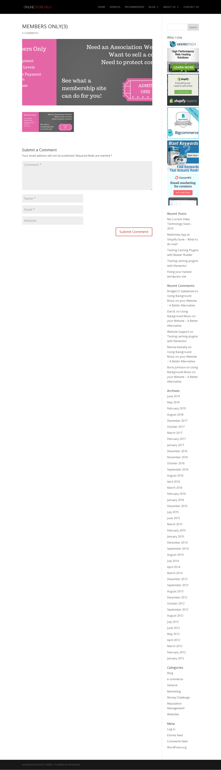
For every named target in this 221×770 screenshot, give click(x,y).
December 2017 (177, 421)
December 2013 (177, 579)
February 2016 (176, 494)
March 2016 (174, 488)
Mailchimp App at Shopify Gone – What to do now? (182, 239)
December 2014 (177, 542)
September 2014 (177, 548)
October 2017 (176, 427)
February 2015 (176, 530)
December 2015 (177, 506)
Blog (152, 7)
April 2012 (173, 640)
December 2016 (177, 451)
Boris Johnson (176, 367)
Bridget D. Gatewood (180, 291)
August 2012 (175, 615)
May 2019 (173, 402)
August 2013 (175, 591)
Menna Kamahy (177, 347)
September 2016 (177, 469)
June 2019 (173, 396)
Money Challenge (178, 697)
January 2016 (175, 500)
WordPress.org (177, 747)
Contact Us (191, 7)
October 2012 (176, 603)
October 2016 (176, 463)
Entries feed (175, 735)
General (172, 685)
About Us (169, 7)
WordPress (74, 764)
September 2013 (177, 585)
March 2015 (174, 524)
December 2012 (177, 597)
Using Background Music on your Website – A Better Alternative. (182, 300)
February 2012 (176, 652)
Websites (173, 714)
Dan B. (171, 311)
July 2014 (173, 561)
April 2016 (173, 482)
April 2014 (173, 567)
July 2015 (173, 512)
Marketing (174, 691)
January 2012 (175, 658)
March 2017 (174, 433)
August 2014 (175, 555)
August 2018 (175, 415)
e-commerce (175, 679)
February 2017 (176, 439)
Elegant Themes (44, 764)
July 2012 (173, 622)
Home (101, 7)
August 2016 (175, 475)
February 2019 (176, 408)
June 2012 (173, 628)
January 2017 (175, 445)
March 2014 (174, 573)
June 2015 (173, 518)
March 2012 (174, 646)
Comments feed (177, 741)
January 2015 (175, 536)
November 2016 (177, 457)
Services (115, 7)
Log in (171, 729)
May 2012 (173, 634)
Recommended (134, 7)
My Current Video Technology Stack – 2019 (179, 223)
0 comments (30, 33)
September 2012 (177, 609)
